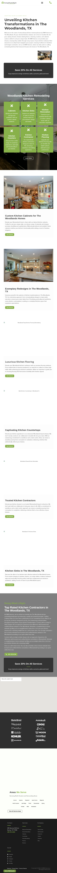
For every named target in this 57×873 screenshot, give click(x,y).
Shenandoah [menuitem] (36, 803)
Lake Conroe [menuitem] (34, 800)
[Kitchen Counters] (11, 131)
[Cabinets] (11, 105)
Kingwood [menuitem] (27, 800)
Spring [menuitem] (43, 803)
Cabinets (12, 111)
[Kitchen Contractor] (28, 130)
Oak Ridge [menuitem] (24, 803)
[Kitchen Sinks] (28, 105)
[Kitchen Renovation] (45, 104)
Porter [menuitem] (30, 803)
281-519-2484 (11, 832)
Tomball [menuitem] (22, 806)
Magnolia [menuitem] (42, 800)
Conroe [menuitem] (15, 800)
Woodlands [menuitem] (33, 806)
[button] (42, 2)
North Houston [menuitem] (16, 803)
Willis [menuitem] (28, 806)
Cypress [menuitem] (21, 800)
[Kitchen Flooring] (45, 130)
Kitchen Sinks (28, 111)
